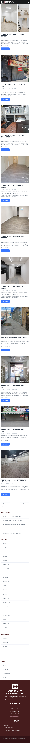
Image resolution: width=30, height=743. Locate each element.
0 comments (14, 37)
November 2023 (6, 615)
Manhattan (5, 642)
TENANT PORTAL (15, 717)
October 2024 (6, 606)
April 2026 (5, 556)
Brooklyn (5, 638)
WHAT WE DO (15, 710)
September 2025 (6, 577)
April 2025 (5, 594)
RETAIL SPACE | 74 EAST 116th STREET (12, 186)
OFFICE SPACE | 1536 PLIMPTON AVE (14, 337)
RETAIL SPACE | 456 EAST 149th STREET (12, 387)
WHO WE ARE (15, 708)
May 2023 (5, 619)
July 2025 (5, 585)
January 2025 (6, 598)
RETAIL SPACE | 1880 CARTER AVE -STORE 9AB (14, 481)
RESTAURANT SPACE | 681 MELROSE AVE (14, 85)
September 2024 (6, 611)
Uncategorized (6, 650)
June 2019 (5, 627)
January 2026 (6, 568)
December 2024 (6, 602)
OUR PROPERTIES (15, 711)
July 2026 (5, 547)
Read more (5, 48)
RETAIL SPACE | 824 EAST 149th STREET (12, 237)
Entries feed (5, 669)
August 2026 (6, 543)
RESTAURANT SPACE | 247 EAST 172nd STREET (13, 136)
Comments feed (6, 673)
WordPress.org (6, 678)
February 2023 (6, 623)
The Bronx (5, 646)
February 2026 (6, 564)
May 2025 (5, 590)
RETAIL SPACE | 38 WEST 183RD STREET (12, 35)
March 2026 (5, 560)
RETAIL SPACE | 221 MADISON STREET (12, 287)
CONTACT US (15, 713)
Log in (4, 665)
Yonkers (4, 655)
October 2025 (6, 573)
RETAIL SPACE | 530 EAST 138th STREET (12, 430)
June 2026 (5, 552)
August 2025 (6, 581)
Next (24, 503)
